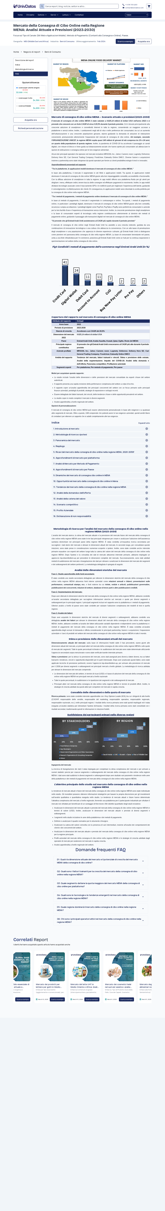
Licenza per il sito (25, 98)
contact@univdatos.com (134, 8)
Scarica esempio (125, 41)
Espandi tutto (144, 423)
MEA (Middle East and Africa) (36, 41)
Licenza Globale (25, 106)
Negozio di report (31, 51)
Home (16, 51)
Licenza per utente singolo (29, 88)
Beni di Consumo (67, 41)
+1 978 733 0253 (131, 5)
